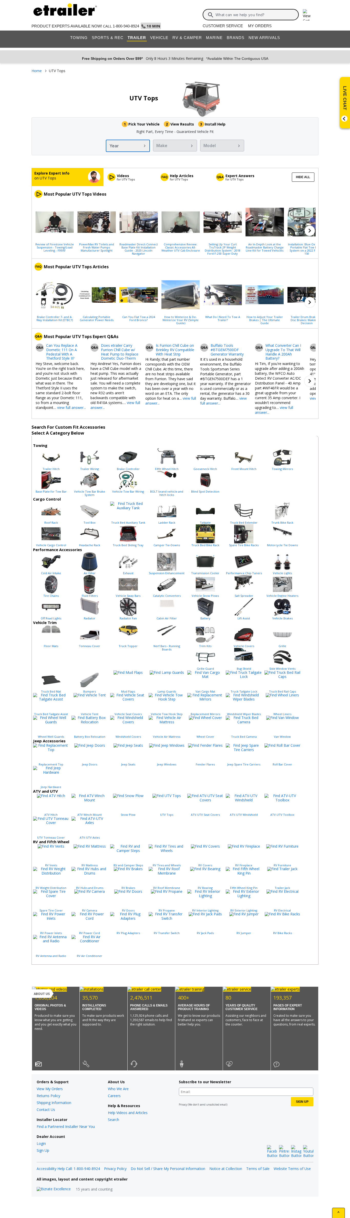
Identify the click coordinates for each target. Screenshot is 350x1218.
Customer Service (223, 26)
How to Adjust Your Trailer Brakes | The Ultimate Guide (264, 320)
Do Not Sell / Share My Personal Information (168, 1168)
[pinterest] (284, 1151)
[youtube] (308, 1151)
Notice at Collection (225, 1168)
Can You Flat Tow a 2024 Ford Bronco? (138, 318)
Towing (79, 37)
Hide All (303, 177)
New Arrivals (264, 37)
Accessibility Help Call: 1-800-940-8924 (68, 1168)
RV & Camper (187, 37)
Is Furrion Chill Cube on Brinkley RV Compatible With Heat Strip (175, 349)
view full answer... (71, 407)
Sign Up (43, 1150)
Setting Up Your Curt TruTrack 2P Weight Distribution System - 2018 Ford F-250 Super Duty (222, 248)
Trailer (137, 37)
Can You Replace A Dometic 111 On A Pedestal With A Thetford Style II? (61, 352)
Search (113, 1119)
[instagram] (296, 1151)
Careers (114, 1095)
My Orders (260, 26)
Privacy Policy (115, 1168)
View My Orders (50, 1088)
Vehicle (159, 37)
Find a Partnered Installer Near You (66, 1126)
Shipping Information (54, 1102)
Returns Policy (48, 1095)
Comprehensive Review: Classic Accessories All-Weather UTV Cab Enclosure (180, 247)
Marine (214, 37)
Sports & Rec (107, 37)
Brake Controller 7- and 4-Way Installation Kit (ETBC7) (54, 318)
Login (41, 1143)
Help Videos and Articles (128, 1112)
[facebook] (272, 1151)
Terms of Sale (258, 1168)
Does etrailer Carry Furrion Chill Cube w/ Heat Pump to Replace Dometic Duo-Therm (119, 352)
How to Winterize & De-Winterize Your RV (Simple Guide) (180, 320)
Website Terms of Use (292, 1168)
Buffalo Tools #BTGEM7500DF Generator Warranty (227, 349)
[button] (310, 231)
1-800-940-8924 (126, 26)
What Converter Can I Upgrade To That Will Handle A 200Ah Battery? (283, 352)
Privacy (183, 1104)
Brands (235, 37)
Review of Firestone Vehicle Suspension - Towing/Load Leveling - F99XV (54, 247)
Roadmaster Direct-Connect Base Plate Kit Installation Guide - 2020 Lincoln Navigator (138, 248)
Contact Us (46, 1109)
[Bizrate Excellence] (54, 1189)
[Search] (210, 15)
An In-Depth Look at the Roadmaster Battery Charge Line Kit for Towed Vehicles (265, 247)
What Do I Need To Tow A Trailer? (222, 318)
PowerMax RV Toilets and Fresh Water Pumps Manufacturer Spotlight (96, 247)
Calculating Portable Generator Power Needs (97, 318)
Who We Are (118, 1088)
